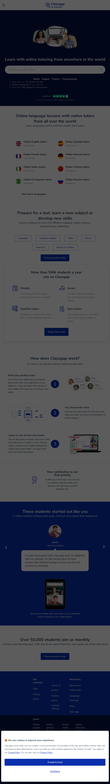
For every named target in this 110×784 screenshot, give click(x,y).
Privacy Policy (46, 752)
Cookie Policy (14, 752)
